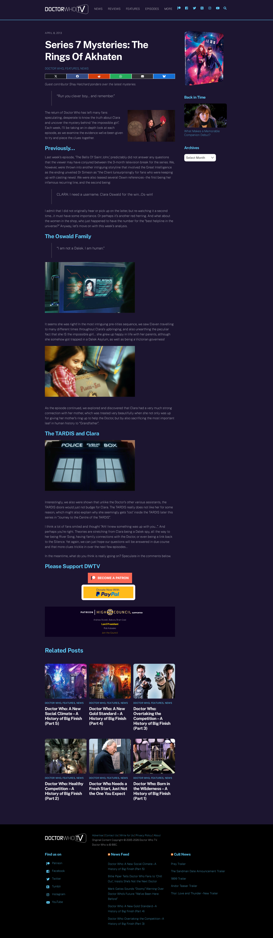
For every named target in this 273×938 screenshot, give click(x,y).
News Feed (120, 854)
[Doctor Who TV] (66, 12)
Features (133, 8)
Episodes (152, 8)
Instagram (58, 894)
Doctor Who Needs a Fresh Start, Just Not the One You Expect (108, 788)
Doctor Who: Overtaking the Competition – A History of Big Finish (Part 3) (151, 718)
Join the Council (110, 632)
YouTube (57, 901)
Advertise (97, 835)
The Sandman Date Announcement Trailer (198, 871)
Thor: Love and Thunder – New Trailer (194, 893)
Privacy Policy (144, 835)
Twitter (56, 878)
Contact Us (111, 835)
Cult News (182, 854)
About (157, 835)
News (98, 8)
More (168, 8)
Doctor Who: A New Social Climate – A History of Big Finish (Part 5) (63, 716)
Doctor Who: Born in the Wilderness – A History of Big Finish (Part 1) (151, 791)
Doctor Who (54, 68)
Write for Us (127, 835)
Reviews (114, 8)
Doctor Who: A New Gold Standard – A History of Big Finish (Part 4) (107, 716)
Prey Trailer (178, 864)
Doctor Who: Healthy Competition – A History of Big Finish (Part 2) (64, 791)
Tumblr (56, 886)
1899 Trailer (178, 878)
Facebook (58, 870)
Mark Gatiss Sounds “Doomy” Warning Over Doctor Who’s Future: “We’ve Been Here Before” (136, 893)
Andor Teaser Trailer (184, 886)
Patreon (56, 863)
